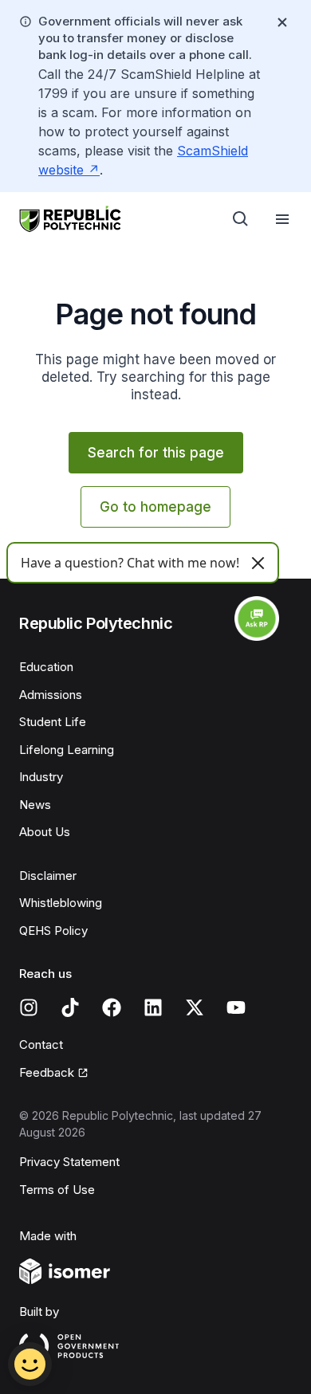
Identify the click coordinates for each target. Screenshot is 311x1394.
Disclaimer (48, 875)
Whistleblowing (60, 902)
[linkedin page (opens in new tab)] (153, 1007)
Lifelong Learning (66, 749)
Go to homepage (155, 507)
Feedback (54, 1073)
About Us (44, 831)
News (35, 804)
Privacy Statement (69, 1161)
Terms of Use (57, 1189)
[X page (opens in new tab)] (194, 1007)
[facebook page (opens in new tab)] (111, 1007)
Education (46, 666)
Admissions (50, 694)
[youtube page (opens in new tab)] (236, 1007)
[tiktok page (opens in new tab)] (70, 1007)
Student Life (52, 721)
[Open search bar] (241, 219)
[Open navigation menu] (282, 219)
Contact (41, 1044)
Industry (41, 776)
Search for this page (156, 453)
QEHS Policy (53, 930)
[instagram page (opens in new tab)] (28, 1007)
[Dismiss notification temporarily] (282, 22)
